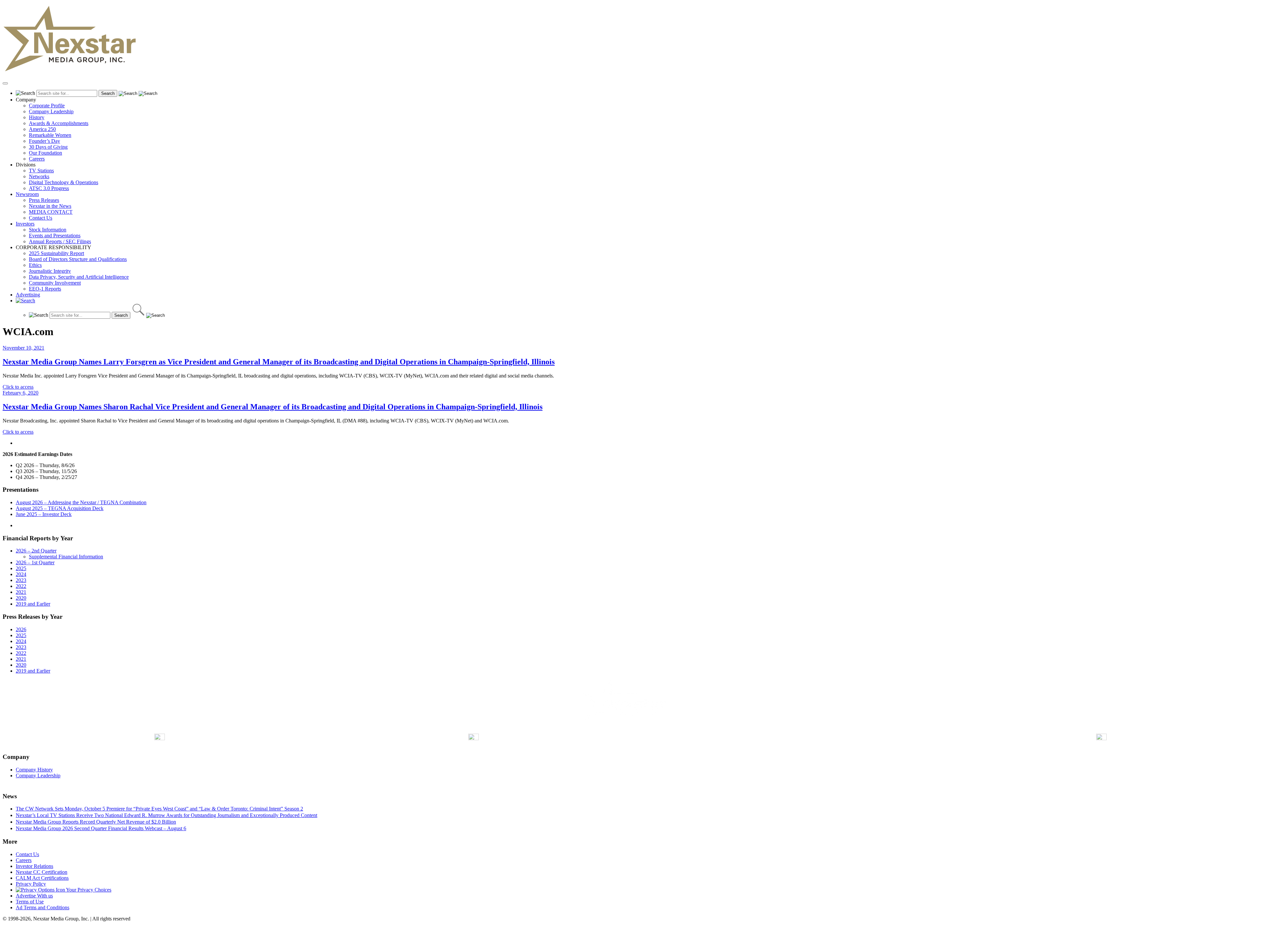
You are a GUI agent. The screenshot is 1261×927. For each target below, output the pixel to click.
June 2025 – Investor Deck (44, 514)
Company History (34, 769)
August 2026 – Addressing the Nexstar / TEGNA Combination (81, 502)
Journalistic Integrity (50, 271)
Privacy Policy (31, 884)
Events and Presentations (54, 235)
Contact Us (40, 218)
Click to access (18, 387)
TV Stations (41, 170)
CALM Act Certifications (42, 878)
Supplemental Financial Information (66, 556)
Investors (25, 223)
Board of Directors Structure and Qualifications (78, 259)
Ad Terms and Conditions (42, 907)
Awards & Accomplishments (58, 123)
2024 (21, 574)
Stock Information (47, 229)
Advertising (28, 294)
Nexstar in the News (50, 206)
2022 (21, 586)
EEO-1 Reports (45, 288)
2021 (21, 592)
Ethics (35, 265)
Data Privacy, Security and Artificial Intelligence (79, 277)
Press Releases (44, 200)
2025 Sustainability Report (56, 253)
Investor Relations (34, 866)
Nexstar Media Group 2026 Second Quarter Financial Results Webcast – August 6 (101, 828)
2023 (21, 580)
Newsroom (27, 194)
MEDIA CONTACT (51, 212)
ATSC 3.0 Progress (49, 188)
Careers (37, 159)
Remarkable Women (50, 135)
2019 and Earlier (33, 604)
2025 (21, 568)
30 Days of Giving (48, 147)
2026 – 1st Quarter (35, 562)
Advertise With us (34, 895)
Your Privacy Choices (88, 890)
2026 (21, 629)
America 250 (42, 129)
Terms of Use (30, 901)
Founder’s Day (44, 141)
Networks (39, 176)
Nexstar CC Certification (41, 872)
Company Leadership (51, 111)
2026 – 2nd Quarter (36, 550)
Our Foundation (45, 153)
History (36, 117)
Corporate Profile (47, 105)
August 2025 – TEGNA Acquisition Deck (59, 508)
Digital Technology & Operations (63, 182)
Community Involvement (55, 283)
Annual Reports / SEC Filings (60, 241)
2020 (21, 598)
